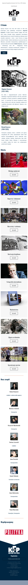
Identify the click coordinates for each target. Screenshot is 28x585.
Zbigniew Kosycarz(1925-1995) (6, 90)
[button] (4, 52)
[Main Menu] (14, 19)
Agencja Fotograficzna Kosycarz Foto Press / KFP (12, 3)
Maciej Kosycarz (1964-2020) (6, 128)
